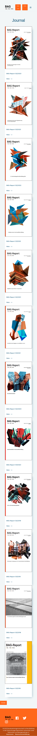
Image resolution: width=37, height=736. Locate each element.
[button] (30, 7)
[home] (10, 7)
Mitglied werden (18, 7)
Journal (18, 20)
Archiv (3, 703)
